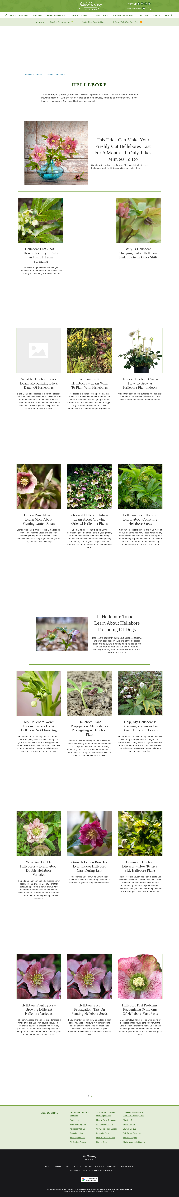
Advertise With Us (77, 1129)
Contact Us (74, 1120)
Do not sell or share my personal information (89, 1171)
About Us (74, 1116)
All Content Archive (78, 1142)
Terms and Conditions (93, 1166)
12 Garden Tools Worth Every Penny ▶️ (127, 22)
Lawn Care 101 (129, 1129)
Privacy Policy (112, 1166)
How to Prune (129, 1124)
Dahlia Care (101, 1142)
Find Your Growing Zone (133, 1116)
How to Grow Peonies (105, 1138)
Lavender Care (102, 1133)
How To (156, 15)
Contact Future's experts (67, 1166)
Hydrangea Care (103, 1116)
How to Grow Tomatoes (106, 1120)
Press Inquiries (76, 1133)
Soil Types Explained (132, 1133)
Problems (143, 15)
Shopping (37, 15)
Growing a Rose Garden (106, 1129)
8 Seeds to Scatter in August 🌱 (61, 22)
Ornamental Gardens (33, 75)
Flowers (49, 75)
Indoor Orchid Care (104, 1124)
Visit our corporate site (124, 1189)
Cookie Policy (128, 1166)
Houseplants (101, 15)
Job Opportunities (77, 1138)
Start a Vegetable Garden (134, 1142)
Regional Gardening (123, 15)
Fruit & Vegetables (80, 15)
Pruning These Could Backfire (93, 22)
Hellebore (60, 75)
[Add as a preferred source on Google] (89, 1179)
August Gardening (19, 15)
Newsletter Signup (78, 1124)
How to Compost (130, 1138)
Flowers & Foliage (56, 15)
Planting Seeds (129, 1120)
